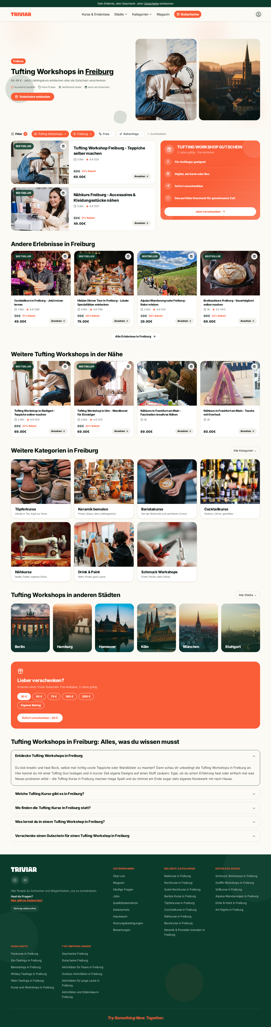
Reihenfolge (131, 134)
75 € (54, 696)
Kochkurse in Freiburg (178, 882)
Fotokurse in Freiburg (24, 953)
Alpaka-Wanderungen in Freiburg (237, 896)
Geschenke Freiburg (75, 953)
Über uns (119, 876)
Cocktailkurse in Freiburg (180, 909)
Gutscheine (190, 14)
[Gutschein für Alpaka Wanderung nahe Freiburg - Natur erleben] (191, 256)
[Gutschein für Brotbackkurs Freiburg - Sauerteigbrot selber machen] (254, 256)
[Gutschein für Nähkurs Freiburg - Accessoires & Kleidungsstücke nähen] (63, 193)
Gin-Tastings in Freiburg (26, 960)
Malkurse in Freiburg (177, 876)
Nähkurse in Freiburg (177, 916)
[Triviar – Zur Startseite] (21, 14)
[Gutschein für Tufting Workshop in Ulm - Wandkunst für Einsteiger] (128, 366)
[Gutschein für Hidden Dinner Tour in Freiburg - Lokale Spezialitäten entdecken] (128, 256)
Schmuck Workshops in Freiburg (236, 876)
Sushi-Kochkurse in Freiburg (182, 889)
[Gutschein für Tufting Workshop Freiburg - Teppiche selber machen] (63, 146)
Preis (106, 134)
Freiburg (82, 134)
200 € (86, 696)
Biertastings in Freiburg (26, 967)
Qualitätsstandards (125, 903)
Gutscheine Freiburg (75, 960)
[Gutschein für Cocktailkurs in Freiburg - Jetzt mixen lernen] (65, 256)
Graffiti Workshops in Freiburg (234, 882)
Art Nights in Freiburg (229, 909)
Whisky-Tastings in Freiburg (29, 973)
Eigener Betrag (31, 705)
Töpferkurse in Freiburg (179, 903)
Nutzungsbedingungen (128, 923)
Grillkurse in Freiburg (228, 889)
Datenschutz (121, 909)
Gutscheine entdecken (35, 96)
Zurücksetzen (158, 133)
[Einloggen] (258, 14)
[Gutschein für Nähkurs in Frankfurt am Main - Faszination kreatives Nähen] (191, 366)
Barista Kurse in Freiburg (180, 896)
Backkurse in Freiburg (178, 923)
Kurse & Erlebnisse (96, 14)
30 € (24, 696)
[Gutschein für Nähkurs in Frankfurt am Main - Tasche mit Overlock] (254, 366)
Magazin (163, 14)
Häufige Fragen (123, 889)
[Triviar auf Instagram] (15, 880)
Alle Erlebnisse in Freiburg (133, 336)
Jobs (116, 896)
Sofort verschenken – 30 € (40, 717)
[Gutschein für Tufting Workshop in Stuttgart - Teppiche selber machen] (65, 366)
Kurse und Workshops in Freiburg (32, 987)
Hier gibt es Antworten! (26, 900)
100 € (69, 696)
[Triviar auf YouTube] (25, 880)
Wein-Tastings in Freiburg (27, 980)
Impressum (120, 916)
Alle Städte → (248, 595)
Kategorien (140, 14)
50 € (39, 696)
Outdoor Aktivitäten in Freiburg (82, 973)
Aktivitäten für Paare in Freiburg (82, 967)
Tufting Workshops (50, 134)
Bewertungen (121, 929)
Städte (119, 14)
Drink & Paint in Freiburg (231, 903)
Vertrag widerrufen (24, 908)
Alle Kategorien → (245, 450)
